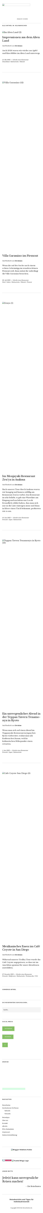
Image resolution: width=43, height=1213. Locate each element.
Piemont (29, 282)
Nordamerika (30, 976)
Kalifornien (12, 976)
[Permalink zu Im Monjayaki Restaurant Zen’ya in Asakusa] (21, 303)
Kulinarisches (15, 61)
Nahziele (22, 61)
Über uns (5, 1120)
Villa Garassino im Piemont (20, 255)
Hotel (4, 282)
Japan (10, 519)
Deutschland (6, 61)
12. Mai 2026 (6, 60)
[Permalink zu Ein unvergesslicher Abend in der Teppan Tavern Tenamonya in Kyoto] (21, 543)
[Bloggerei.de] (6, 1161)
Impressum (6, 1132)
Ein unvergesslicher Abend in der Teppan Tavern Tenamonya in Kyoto (21, 717)
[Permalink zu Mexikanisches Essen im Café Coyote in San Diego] (21, 773)
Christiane (18, 46)
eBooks (4, 1126)
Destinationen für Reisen (10, 1108)
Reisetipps (6, 1117)
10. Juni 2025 (6, 517)
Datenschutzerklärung (9, 1135)
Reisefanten (6, 1105)
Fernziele (5, 519)
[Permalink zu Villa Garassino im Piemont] (21, 82)
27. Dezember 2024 (8, 974)
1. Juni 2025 (6, 750)
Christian (18, 725)
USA (36, 976)
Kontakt (5, 1123)
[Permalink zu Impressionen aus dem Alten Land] (11, 32)
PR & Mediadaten (8, 1129)
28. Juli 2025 (6, 280)
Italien (9, 282)
